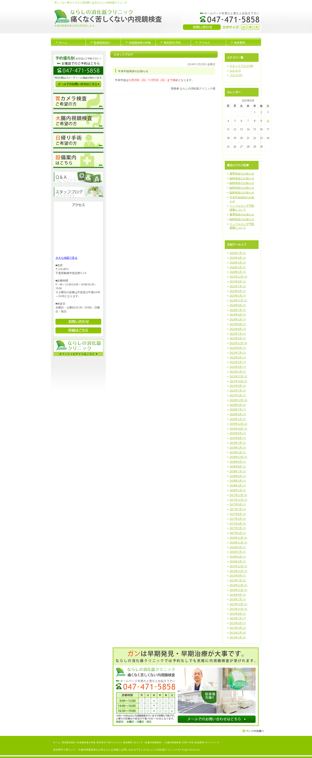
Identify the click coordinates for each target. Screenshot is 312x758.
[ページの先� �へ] (253, 731)
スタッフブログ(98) (241, 66)
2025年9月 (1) (238, 281)
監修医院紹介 (69, 742)
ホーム (57, 742)
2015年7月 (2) (238, 580)
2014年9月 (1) (238, 594)
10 (268, 121)
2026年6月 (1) (238, 257)
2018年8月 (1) (238, 466)
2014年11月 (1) (238, 590)
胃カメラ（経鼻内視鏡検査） (149, 742)
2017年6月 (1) (238, 514)
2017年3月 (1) (238, 528)
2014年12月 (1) (238, 585)
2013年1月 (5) (238, 637)
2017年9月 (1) (238, 504)
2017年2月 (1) (238, 533)
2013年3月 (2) (238, 628)
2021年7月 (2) (238, 390)
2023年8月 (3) (238, 329)
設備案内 (199, 742)
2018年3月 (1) (238, 485)
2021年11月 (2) (238, 376)
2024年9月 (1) (238, 305)
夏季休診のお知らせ (242, 173)
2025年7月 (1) (238, 286)
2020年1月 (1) (238, 419)
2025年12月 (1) (238, 276)
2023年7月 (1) (238, 333)
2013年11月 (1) (238, 609)
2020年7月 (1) (238, 409)
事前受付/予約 (104, 742)
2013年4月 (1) (238, 623)
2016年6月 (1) (238, 556)
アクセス (117, 742)
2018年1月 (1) (238, 490)
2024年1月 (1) (238, 319)
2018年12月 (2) (238, 457)
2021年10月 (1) (238, 381)
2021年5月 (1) (238, 395)
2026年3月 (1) (238, 267)
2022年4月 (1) (238, 367)
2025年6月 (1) (238, 291)
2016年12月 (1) (238, 537)
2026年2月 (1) (238, 272)
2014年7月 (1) (238, 599)
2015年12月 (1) (238, 566)
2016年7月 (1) (238, 552)
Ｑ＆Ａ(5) (235, 70)
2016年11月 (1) (238, 542)
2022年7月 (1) (238, 352)
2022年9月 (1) (238, 348)
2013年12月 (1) (238, 604)
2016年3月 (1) (238, 561)
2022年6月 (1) (238, 357)
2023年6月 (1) (238, 338)
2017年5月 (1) (238, 518)
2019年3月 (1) (238, 452)
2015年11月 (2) (238, 571)
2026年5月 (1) (238, 262)
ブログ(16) (236, 75)
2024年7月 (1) (238, 310)
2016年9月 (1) (238, 547)
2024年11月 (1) (238, 300)
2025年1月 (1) (238, 295)
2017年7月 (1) (238, 509)
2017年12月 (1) (238, 495)
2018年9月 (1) (238, 461)
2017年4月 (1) (238, 523)
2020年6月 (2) (238, 414)
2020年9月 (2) (238, 405)
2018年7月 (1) (238, 471)
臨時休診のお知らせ (242, 178)
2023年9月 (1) (238, 324)
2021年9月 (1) (238, 385)
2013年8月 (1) (238, 613)
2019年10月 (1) (238, 428)
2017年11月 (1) (238, 500)
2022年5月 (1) (238, 362)
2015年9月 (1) (238, 575)
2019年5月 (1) (238, 447)
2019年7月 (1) (238, 442)
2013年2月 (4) (238, 632)
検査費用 (127, 742)
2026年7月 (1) (238, 253)
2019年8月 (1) (238, 438)
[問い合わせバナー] (186, 725)
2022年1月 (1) (238, 371)
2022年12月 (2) (238, 343)
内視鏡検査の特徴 (86, 742)
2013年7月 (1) (238, 618)
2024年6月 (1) (238, 314)
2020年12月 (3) (238, 400)
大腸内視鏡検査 (173, 742)
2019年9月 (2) (238, 433)
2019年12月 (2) (238, 424)
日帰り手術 (188, 742)
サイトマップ (212, 742)
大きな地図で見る (66, 257)
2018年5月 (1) (238, 480)
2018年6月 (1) (238, 476)
